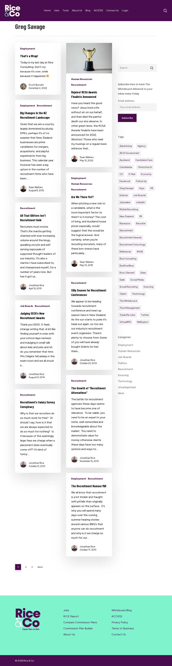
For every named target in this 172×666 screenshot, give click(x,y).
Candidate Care (143, 160)
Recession (125, 223)
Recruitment (78, 84)
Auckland (125, 160)
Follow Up (141, 181)
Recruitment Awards (131, 237)
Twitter (145, 315)
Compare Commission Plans (80, 622)
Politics (122, 363)
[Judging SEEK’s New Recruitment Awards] (38, 342)
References (125, 251)
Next (40, 567)
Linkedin (140, 202)
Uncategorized (127, 387)
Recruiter (141, 223)
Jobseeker (125, 202)
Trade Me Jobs (127, 315)
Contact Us (119, 634)
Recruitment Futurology (132, 244)
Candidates (126, 167)
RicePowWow (127, 265)
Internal (124, 195)
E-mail (132, 174)
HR (151, 188)
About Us (69, 634)
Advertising (126, 146)
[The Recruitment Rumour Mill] (89, 514)
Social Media (137, 279)
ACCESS (117, 616)
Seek (122, 279)
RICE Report (71, 616)
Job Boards (26, 306)
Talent (123, 293)
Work (121, 393)
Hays (141, 188)
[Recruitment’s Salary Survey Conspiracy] (38, 431)
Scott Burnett (36, 84)
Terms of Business (123, 628)
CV (121, 174)
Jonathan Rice (36, 285)
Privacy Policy (120, 622)
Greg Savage (126, 188)
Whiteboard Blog (122, 610)
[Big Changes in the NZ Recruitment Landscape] (38, 148)
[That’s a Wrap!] (38, 69)
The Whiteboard (128, 300)
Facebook (125, 181)
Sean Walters (87, 157)
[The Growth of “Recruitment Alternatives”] (89, 421)
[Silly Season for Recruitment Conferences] (89, 323)
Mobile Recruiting (129, 209)
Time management (130, 308)
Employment (27, 48)
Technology (138, 293)
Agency (142, 146)
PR (140, 216)
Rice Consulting (128, 258)
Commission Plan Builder (78, 628)
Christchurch (145, 167)
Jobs (66, 610)
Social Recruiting (129, 286)
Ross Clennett (127, 272)
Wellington (142, 322)
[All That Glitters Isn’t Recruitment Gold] (38, 248)
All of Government (129, 153)
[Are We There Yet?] (89, 222)
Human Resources (81, 79)
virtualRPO (125, 322)
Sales (143, 272)
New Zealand (127, 216)
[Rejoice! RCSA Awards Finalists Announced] (89, 105)
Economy (146, 174)
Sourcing (148, 286)
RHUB (140, 251)
